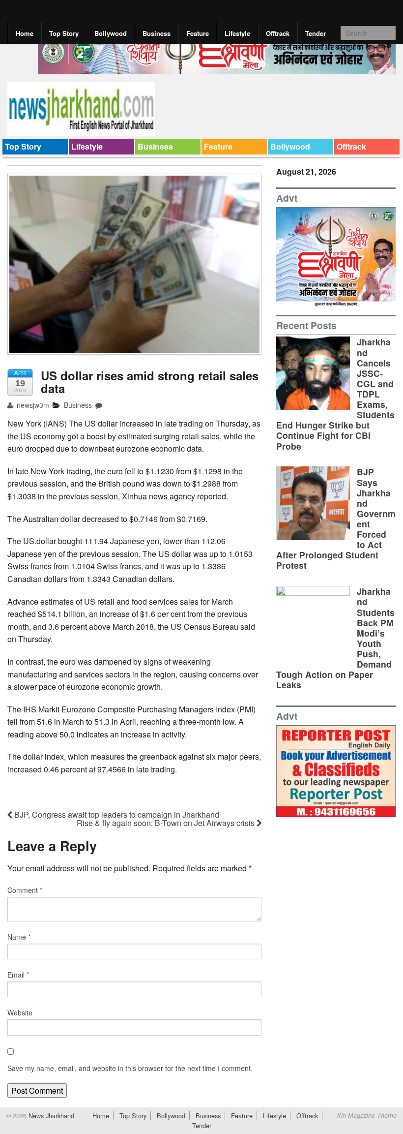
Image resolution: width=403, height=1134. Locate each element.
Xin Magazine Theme (367, 1115)
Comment (24, 890)
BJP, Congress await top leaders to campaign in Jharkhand (115, 814)
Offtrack (277, 33)
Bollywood (110, 33)
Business (157, 33)
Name (18, 937)
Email (18, 975)
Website (19, 1012)
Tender (315, 33)
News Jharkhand (50, 1115)
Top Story (64, 33)
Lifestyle (237, 33)
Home (24, 33)
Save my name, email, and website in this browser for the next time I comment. (130, 1068)
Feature (197, 33)
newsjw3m (32, 405)
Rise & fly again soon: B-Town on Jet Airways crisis (167, 822)
